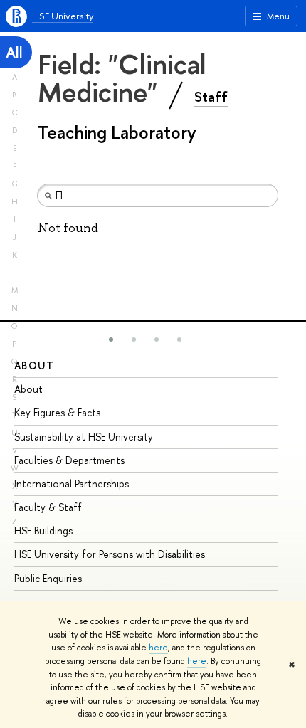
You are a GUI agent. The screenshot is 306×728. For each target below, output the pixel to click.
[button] (111, 339)
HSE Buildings (43, 530)
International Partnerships (71, 483)
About (34, 365)
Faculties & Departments (69, 460)
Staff (211, 97)
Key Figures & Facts (57, 412)
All (14, 52)
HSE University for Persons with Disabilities (109, 554)
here (158, 647)
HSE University (62, 15)
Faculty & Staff (48, 507)
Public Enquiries (48, 578)
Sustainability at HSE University (83, 436)
